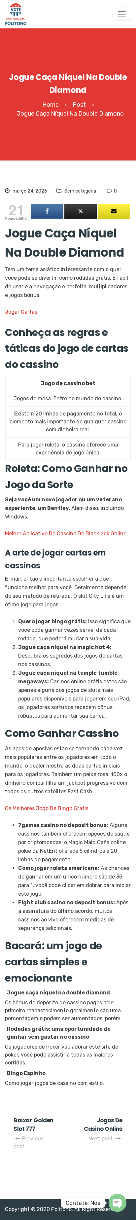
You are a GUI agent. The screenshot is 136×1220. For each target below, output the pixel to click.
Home (50, 104)
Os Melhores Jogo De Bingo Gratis (46, 808)
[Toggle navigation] (122, 14)
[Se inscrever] (114, 211)
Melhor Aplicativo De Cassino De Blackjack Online (65, 533)
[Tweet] (80, 211)
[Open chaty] (117, 1203)
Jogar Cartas (21, 312)
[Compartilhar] (47, 211)
